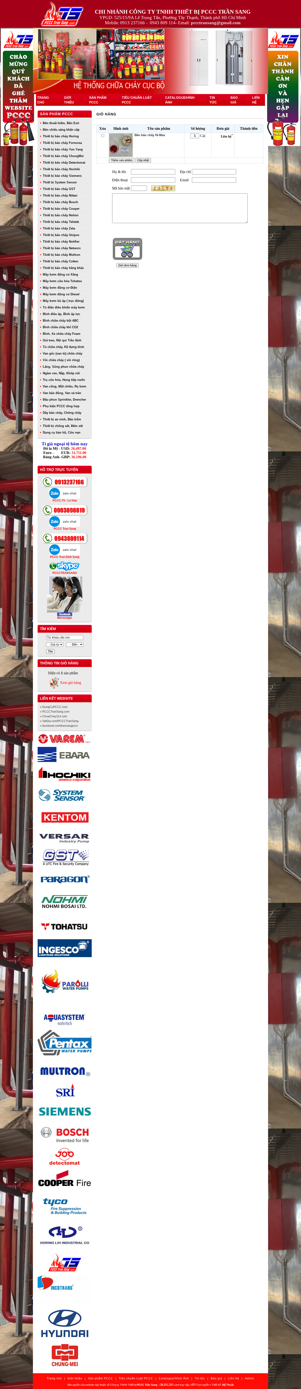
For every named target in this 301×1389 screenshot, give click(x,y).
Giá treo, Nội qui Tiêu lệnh (62, 340)
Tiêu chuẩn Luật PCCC (136, 1378)
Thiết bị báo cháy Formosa (62, 143)
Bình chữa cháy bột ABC (61, 320)
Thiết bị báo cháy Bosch (60, 202)
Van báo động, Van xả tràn (62, 393)
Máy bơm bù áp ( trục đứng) (63, 301)
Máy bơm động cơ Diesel (61, 294)
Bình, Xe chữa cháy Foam (61, 333)
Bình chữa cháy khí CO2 (60, 327)
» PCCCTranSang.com (54, 711)
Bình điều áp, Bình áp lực (61, 314)
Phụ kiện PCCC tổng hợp (61, 406)
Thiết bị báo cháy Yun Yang (63, 149)
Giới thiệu (74, 1378)
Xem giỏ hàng (70, 683)
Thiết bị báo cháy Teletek (61, 222)
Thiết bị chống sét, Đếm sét (63, 426)
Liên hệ (233, 1378)
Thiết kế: (223, 1384)
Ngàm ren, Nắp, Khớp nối (61, 373)
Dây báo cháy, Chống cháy (62, 412)
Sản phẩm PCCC (56, 114)
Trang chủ (54, 1378)
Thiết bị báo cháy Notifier (61, 241)
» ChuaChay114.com (53, 716)
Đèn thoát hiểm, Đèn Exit (61, 123)
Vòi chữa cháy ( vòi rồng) (61, 360)
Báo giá (216, 1378)
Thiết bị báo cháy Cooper (61, 208)
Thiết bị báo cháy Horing (61, 136)
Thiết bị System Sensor (60, 182)
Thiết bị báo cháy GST (59, 189)
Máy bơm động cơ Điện (60, 287)
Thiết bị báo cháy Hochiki (61, 169)
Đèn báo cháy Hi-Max (150, 135)
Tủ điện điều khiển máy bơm (64, 307)
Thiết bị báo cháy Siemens (62, 176)
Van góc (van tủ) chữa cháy (62, 353)
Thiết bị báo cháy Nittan (60, 195)
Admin (249, 1378)
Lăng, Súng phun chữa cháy (63, 366)
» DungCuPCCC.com (53, 707)
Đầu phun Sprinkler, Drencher (64, 399)
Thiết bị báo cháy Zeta (59, 228)
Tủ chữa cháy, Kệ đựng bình (63, 347)
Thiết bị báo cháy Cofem (60, 261)
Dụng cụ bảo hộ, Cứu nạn (61, 432)
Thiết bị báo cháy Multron (61, 254)
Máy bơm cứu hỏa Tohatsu (62, 281)
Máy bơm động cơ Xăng (60, 274)
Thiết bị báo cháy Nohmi (61, 215)
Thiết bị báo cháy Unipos (61, 235)
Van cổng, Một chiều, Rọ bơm (64, 386)
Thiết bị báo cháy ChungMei (63, 156)
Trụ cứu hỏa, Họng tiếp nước (64, 380)
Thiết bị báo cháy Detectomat (64, 162)
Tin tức (200, 1378)
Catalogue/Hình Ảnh (174, 1378)
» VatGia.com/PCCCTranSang (59, 721)
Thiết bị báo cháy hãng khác (63, 268)
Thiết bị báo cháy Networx (62, 248)
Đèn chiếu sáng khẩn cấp (61, 129)
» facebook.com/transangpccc (59, 725)
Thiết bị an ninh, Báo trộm (62, 419)
